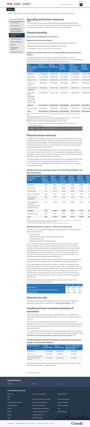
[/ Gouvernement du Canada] (19, 4)
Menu (10, 9)
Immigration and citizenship (14, 402)
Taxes (8, 418)
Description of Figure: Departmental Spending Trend (45, 48)
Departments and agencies (39, 394)
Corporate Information (16, 39)
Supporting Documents (16, 52)
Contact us (10, 384)
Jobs (59, 384)
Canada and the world (37, 414)
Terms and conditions (43, 423)
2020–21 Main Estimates (63, 303)
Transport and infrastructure (39, 411)
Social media (10, 423)
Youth (59, 408)
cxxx (74, 335)
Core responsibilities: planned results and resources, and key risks (17, 30)
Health (9, 414)
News (33, 384)
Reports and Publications (30, 13)
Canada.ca (10, 13)
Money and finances (37, 418)
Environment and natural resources (41, 399)
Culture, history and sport (38, 405)
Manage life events (62, 411)
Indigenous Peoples (62, 402)
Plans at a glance (15, 25)
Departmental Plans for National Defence (48, 13)
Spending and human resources (16, 35)
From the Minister (15, 22)
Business (9, 408)
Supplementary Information (14, 48)
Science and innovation (63, 399)
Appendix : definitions (16, 42)
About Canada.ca (31, 423)
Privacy (52, 423)
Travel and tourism (12, 405)
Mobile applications (20, 423)
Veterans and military (63, 405)
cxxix (73, 302)
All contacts (10, 394)
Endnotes (13, 44)
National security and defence (39, 402)
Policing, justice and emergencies (40, 408)
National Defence (18, 13)
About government (62, 394)
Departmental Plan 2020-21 (67, 13)
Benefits (9, 411)
